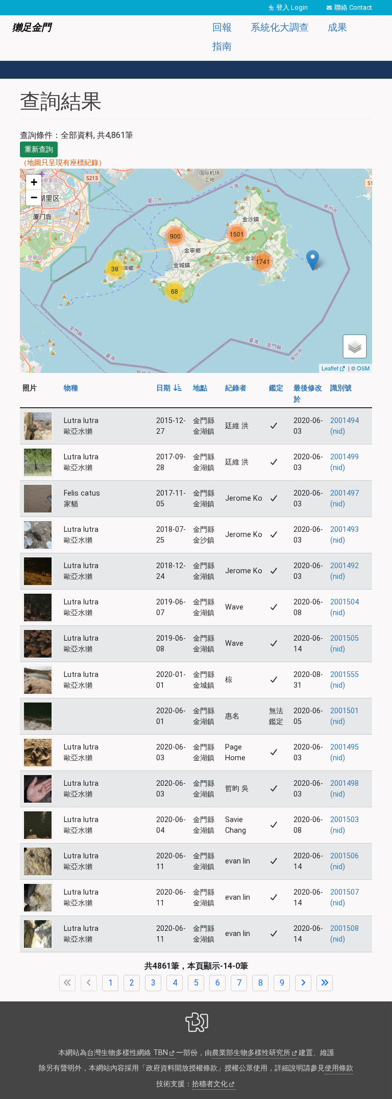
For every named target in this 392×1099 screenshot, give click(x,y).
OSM (363, 368)
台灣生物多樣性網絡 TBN (127, 1052)
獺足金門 (31, 27)
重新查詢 (38, 149)
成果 (337, 27)
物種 (71, 388)
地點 (200, 388)
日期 (169, 388)
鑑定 (276, 388)
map (195, 270)
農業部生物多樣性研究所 (251, 1052)
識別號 (341, 388)
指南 (222, 46)
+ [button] (34, 182)
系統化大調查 (280, 27)
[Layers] (355, 346)
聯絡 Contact (353, 7)
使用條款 (339, 1068)
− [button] (34, 197)
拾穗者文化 (210, 1084)
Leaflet (330, 368)
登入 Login (292, 7)
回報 (222, 27)
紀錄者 (236, 388)
